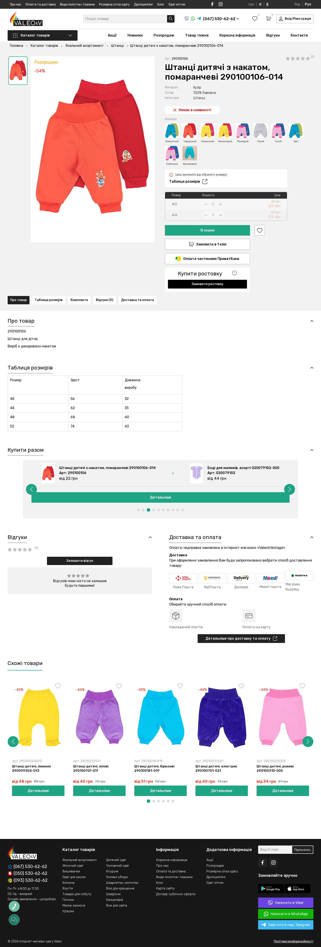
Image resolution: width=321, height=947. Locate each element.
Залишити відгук (79, 561)
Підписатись (302, 849)
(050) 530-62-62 (30, 873)
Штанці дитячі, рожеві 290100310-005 (275, 768)
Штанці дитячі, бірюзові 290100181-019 (154, 768)
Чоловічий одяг (117, 866)
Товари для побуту (76, 894)
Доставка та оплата (137, 300)
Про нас (15, 4)
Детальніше (160, 497)
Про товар (18, 300)
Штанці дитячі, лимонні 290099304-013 (31, 768)
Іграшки (68, 911)
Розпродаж (164, 35)
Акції (112, 35)
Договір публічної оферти (175, 894)
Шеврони (113, 894)
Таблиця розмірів (184, 181)
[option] (18, 70)
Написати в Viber (289, 903)
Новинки (135, 35)
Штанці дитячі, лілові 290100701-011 (91, 768)
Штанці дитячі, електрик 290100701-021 (216, 768)
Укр (297, 4)
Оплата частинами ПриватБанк (211, 259)
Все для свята (116, 905)
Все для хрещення (120, 888)
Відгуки (273, 35)
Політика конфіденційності (293, 941)
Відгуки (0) (104, 300)
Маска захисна (73, 905)
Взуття (67, 888)
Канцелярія (114, 900)
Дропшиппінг (143, 4)
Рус (308, 4)
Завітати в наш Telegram (289, 925)
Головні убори (117, 877)
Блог (160, 4)
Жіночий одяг (72, 866)
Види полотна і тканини (77, 4)
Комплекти (79, 300)
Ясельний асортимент (79, 860)
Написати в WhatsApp (289, 914)
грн (251, 4)
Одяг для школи (74, 877)
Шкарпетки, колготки (122, 883)
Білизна (68, 883)
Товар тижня (197, 35)
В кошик (207, 230)
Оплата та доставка (41, 4)
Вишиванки (71, 871)
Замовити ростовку (207, 284)
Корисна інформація (237, 35)
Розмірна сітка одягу (114, 4)
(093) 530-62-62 (31, 880)
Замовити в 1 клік (211, 244)
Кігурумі (112, 871)
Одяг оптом (177, 4)
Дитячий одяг (116, 860)
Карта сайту (165, 888)
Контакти (299, 35)
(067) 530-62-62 (30, 866)
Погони (68, 900)
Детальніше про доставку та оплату (238, 638)
